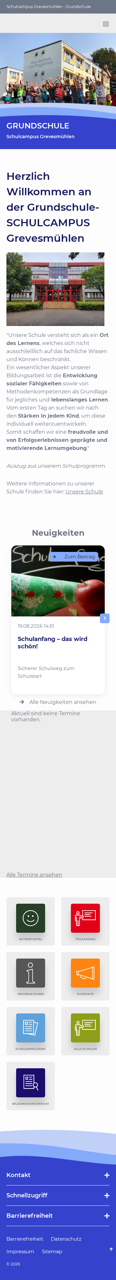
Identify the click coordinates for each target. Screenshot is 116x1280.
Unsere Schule (84, 492)
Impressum (20, 1251)
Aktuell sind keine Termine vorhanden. (45, 716)
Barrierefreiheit (24, 1239)
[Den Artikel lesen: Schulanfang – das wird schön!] (58, 580)
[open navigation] (105, 23)
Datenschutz (66, 1239)
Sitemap (52, 1251)
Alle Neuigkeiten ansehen (62, 702)
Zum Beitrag (79, 557)
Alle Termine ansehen (34, 875)
